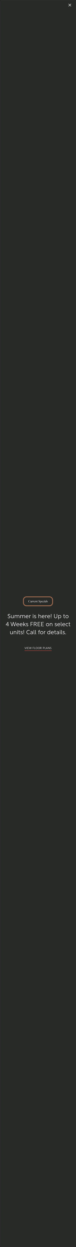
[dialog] (38, 623)
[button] (38, 648)
